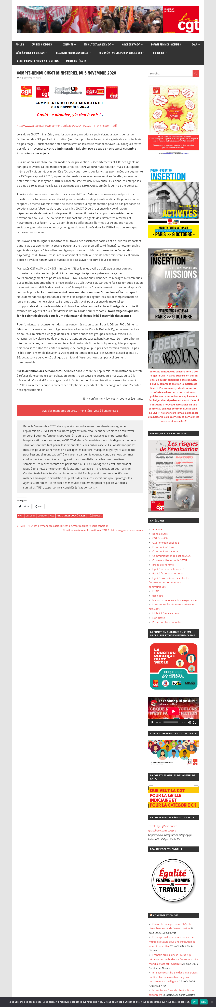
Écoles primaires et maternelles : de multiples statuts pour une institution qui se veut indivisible (172, 941)
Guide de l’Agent (131, 44)
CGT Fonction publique (165, 542)
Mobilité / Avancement (165, 613)
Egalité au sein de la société (168, 569)
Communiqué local (163, 547)
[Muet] (189, 722)
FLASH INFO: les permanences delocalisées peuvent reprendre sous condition (63, 525)
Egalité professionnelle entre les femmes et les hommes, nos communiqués (169, 582)
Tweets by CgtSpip (158, 826)
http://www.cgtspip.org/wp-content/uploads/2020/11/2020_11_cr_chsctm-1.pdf (67, 126)
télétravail (95, 515)
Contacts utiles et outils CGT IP (169, 560)
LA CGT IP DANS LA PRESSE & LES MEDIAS (37, 61)
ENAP (194, 44)
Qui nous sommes (42, 44)
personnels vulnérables (71, 515)
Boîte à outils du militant (30, 53)
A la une (157, 529)
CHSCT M (30, 515)
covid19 (42, 515)
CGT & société (160, 538)
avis (20, 515)
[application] (173, 711)
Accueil (20, 44)
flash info (157, 595)
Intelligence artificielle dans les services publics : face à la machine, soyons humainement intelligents (173, 977)
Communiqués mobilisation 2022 (171, 555)
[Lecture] (152, 722)
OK (194, 1001)
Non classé (158, 617)
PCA (52, 515)
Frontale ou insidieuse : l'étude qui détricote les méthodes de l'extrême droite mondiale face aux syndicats (173, 959)
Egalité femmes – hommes (166, 44)
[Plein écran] (194, 722)
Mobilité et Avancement (97, 44)
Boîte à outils (160, 533)
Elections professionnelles (72, 53)
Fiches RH (158, 53)
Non (203, 1001)
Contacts (68, 44)
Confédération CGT (165, 915)
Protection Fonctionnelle (166, 622)
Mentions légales (76, 61)
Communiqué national (165, 551)
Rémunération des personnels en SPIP (120, 53)
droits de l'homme (163, 564)
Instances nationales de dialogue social (174, 600)
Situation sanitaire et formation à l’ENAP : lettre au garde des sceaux (102, 530)
